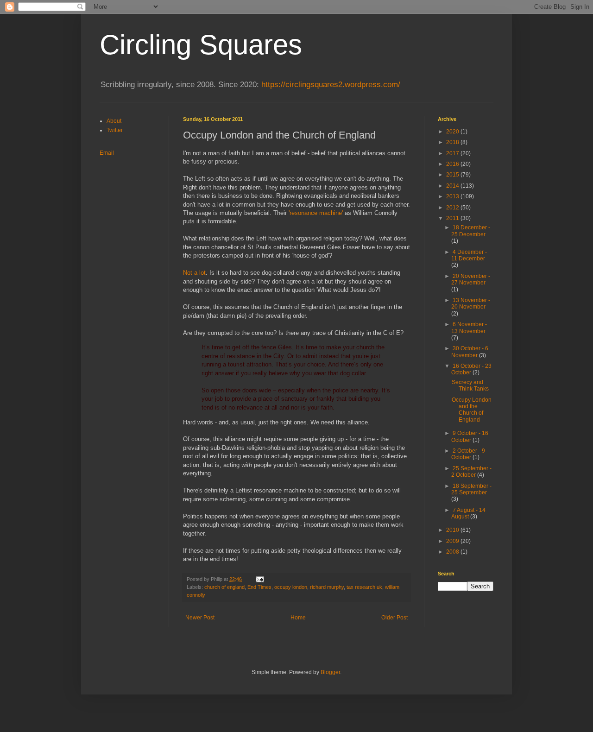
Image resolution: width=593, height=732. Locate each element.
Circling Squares (201, 44)
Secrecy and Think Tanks (470, 385)
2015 (453, 174)
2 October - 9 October (468, 454)
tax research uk (364, 587)
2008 (453, 552)
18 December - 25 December (470, 230)
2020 (453, 131)
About (114, 121)
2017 (453, 153)
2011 (453, 218)
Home (298, 617)
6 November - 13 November (469, 327)
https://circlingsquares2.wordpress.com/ (330, 84)
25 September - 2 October (471, 471)
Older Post (394, 617)
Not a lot (194, 272)
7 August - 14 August (468, 513)
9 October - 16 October (469, 436)
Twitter (115, 130)
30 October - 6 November (469, 351)
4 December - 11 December (469, 255)
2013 (453, 196)
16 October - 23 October (471, 369)
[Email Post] (259, 579)
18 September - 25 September (471, 489)
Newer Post (199, 617)
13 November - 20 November (470, 303)
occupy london (290, 587)
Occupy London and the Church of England (472, 410)
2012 (453, 207)
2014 (453, 186)
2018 (453, 142)
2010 (453, 530)
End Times (259, 587)
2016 (453, 164)
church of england (224, 587)
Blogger (330, 672)
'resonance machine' (316, 212)
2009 (453, 541)
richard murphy (327, 587)
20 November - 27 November (470, 279)
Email (107, 153)
